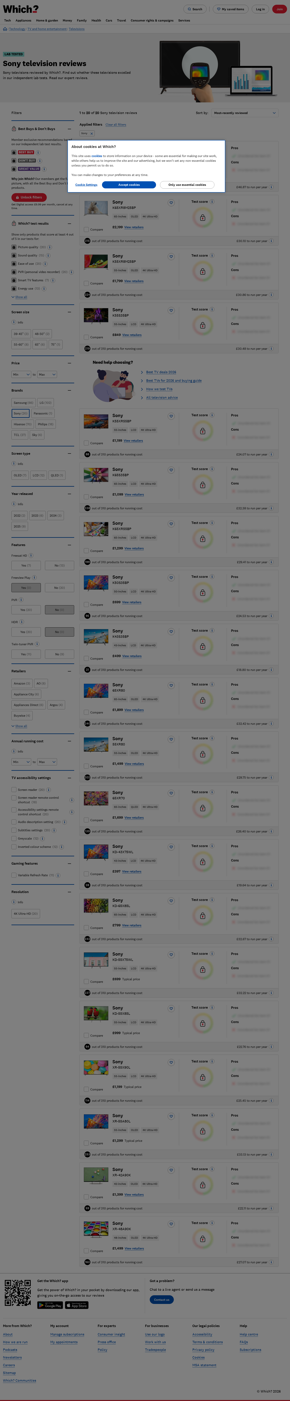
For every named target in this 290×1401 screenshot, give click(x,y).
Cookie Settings (86, 185)
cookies (97, 156)
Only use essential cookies (187, 185)
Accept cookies (129, 185)
